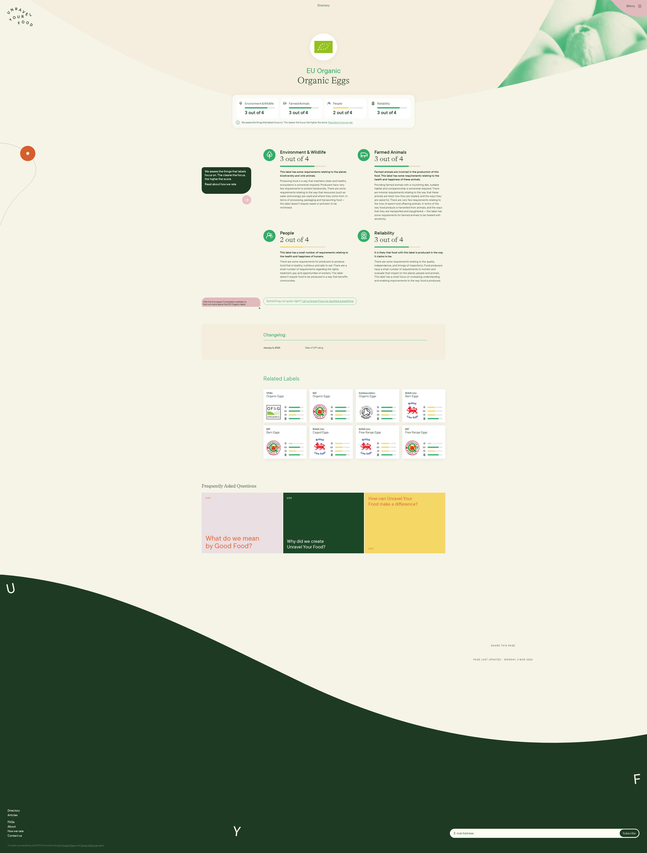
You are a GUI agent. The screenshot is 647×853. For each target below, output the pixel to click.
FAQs (11, 822)
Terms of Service (89, 845)
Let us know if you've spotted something (327, 301)
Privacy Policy (69, 845)
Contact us (15, 836)
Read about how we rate (340, 122)
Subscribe (629, 833)
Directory (14, 810)
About (12, 826)
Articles (13, 815)
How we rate (16, 831)
